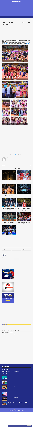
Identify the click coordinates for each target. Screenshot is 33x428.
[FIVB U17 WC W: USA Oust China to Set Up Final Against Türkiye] (4, 403)
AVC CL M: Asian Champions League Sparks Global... (9, 222)
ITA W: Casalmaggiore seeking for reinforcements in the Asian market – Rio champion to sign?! (19, 386)
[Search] (30, 17)
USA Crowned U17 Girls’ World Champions (7, 328)
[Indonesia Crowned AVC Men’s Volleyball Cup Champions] (24, 175)
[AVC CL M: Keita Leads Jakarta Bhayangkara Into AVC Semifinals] (24, 202)
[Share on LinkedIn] (19, 154)
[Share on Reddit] (20, 154)
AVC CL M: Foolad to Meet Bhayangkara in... (24, 194)
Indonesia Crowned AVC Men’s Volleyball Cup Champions (24, 181)
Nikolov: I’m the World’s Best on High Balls (7, 332)
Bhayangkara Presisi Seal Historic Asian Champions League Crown (9, 195)
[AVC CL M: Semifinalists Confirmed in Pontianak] (9, 202)
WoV (7, 157)
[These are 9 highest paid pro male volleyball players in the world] (4, 377)
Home (2, 19)
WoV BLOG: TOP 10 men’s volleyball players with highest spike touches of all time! (19, 381)
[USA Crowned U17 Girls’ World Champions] (4, 399)
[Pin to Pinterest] (18, 154)
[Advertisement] (16, 9)
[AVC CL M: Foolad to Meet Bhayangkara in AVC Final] (24, 189)
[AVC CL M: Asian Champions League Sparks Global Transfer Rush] (9, 216)
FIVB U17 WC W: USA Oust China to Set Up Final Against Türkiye (10, 330)
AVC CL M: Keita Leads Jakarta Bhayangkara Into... (24, 209)
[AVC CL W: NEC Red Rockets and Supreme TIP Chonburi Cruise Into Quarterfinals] (9, 230)
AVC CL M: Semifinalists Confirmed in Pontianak (9, 208)
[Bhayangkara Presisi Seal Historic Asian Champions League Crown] (9, 189)
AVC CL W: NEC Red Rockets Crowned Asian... (24, 222)
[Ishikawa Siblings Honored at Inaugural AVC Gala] (9, 175)
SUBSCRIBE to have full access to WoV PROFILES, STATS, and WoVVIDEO (12, 126)
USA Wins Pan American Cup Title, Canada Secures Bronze (17, 392)
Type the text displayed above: (6, 256)
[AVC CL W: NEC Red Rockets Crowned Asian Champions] (24, 216)
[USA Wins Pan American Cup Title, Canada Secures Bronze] (4, 394)
